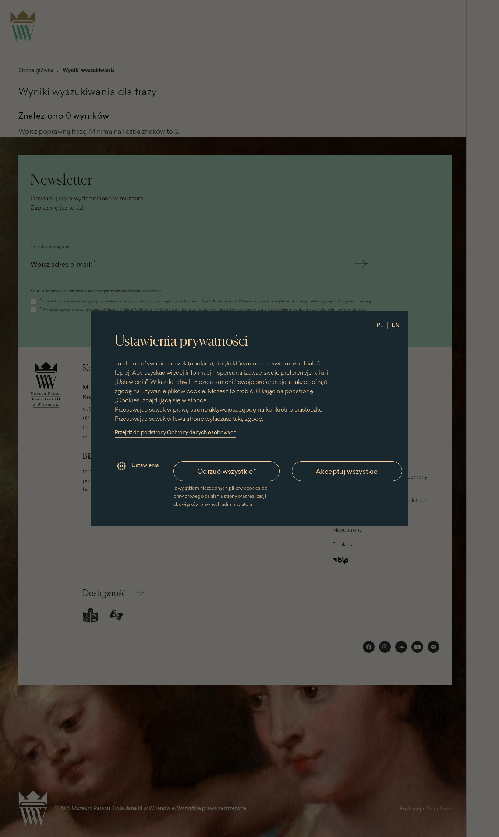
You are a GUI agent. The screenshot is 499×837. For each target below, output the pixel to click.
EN (396, 325)
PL (379, 325)
